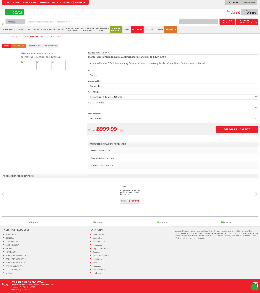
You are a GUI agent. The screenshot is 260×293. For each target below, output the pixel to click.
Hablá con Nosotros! (17, 12)
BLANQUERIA (19, 46)
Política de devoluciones (102, 255)
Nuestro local (98, 238)
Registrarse (249, 2)
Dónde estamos (99, 241)
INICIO (6, 46)
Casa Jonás (3, 24)
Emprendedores (29, 2)
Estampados (97, 266)
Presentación (94, 81)
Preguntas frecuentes (62, 2)
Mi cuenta (233, 2)
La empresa (44, 2)
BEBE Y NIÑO (17, 255)
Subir (251, 287)
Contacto (80, 2)
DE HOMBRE (16, 259)
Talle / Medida (94, 92)
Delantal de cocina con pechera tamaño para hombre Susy (130, 192)
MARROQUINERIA (12, 245)
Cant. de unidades (96, 103)
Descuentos (170, 29)
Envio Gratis (97, 259)
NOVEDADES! (137, 29)
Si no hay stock (94, 114)
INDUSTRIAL (15, 266)
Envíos (95, 262)
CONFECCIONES (12, 241)
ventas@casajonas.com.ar (21, 289)
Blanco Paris (94, 53)
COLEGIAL (10, 238)
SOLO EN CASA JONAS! (154, 29)
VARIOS (9, 273)
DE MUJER (15, 262)
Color (90, 70)
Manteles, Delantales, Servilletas (43, 46)
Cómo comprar (12, 2)
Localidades (97, 273)
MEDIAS (9, 248)
